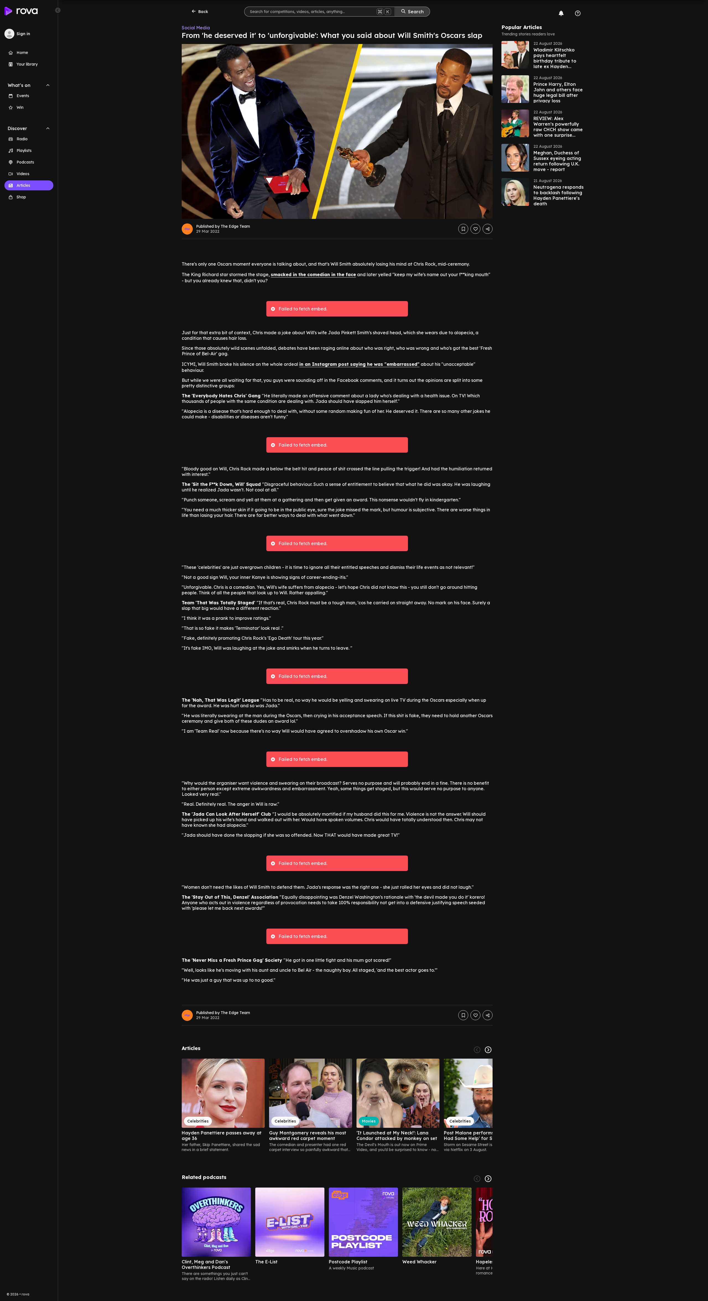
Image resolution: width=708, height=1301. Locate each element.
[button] (542, 55)
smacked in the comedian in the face (313, 274)
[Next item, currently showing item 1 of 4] (488, 1178)
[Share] (488, 229)
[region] (337, 1105)
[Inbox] (561, 13)
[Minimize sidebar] (57, 10)
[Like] (475, 229)
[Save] (463, 229)
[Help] (577, 13)
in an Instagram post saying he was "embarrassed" (359, 364)
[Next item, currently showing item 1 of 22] (488, 1049)
